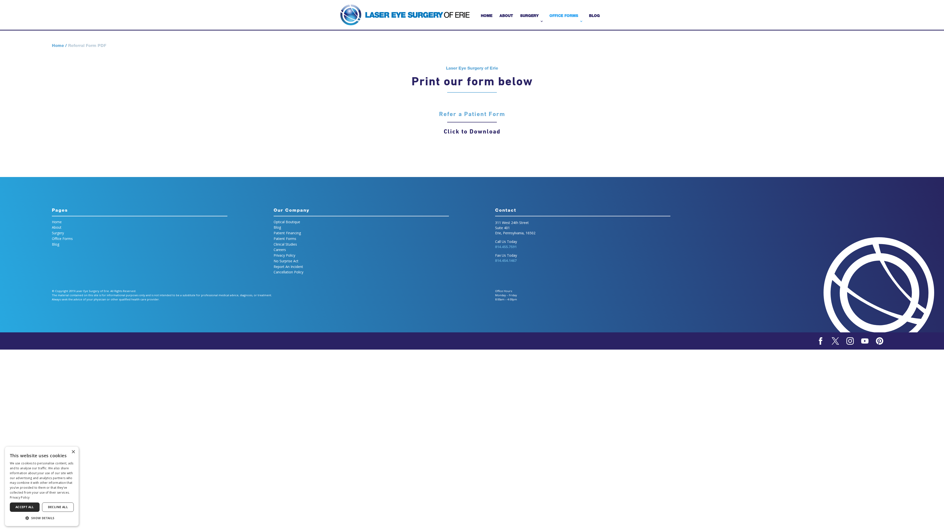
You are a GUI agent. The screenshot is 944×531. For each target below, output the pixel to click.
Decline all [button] (58, 507)
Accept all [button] (24, 507)
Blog (594, 15)
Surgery (529, 15)
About (506, 15)
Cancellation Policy (288, 272)
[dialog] (42, 486)
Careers (280, 249)
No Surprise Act (286, 261)
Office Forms (563, 15)
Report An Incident (288, 266)
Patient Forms (285, 238)
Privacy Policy (284, 255)
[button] (42, 518)
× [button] (73, 452)
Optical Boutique (287, 222)
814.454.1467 (506, 260)
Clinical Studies (285, 244)
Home (486, 15)
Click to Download (472, 132)
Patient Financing (287, 233)
